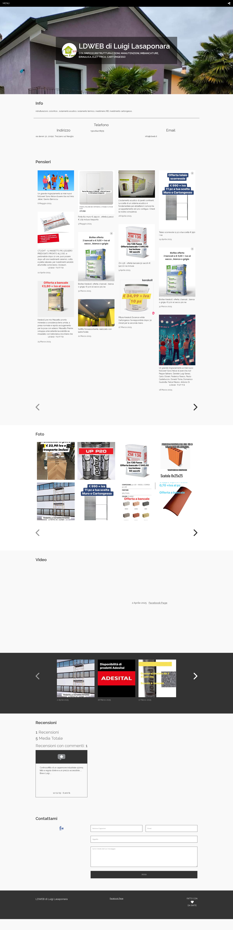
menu (6, 3)
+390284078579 (97, 131)
